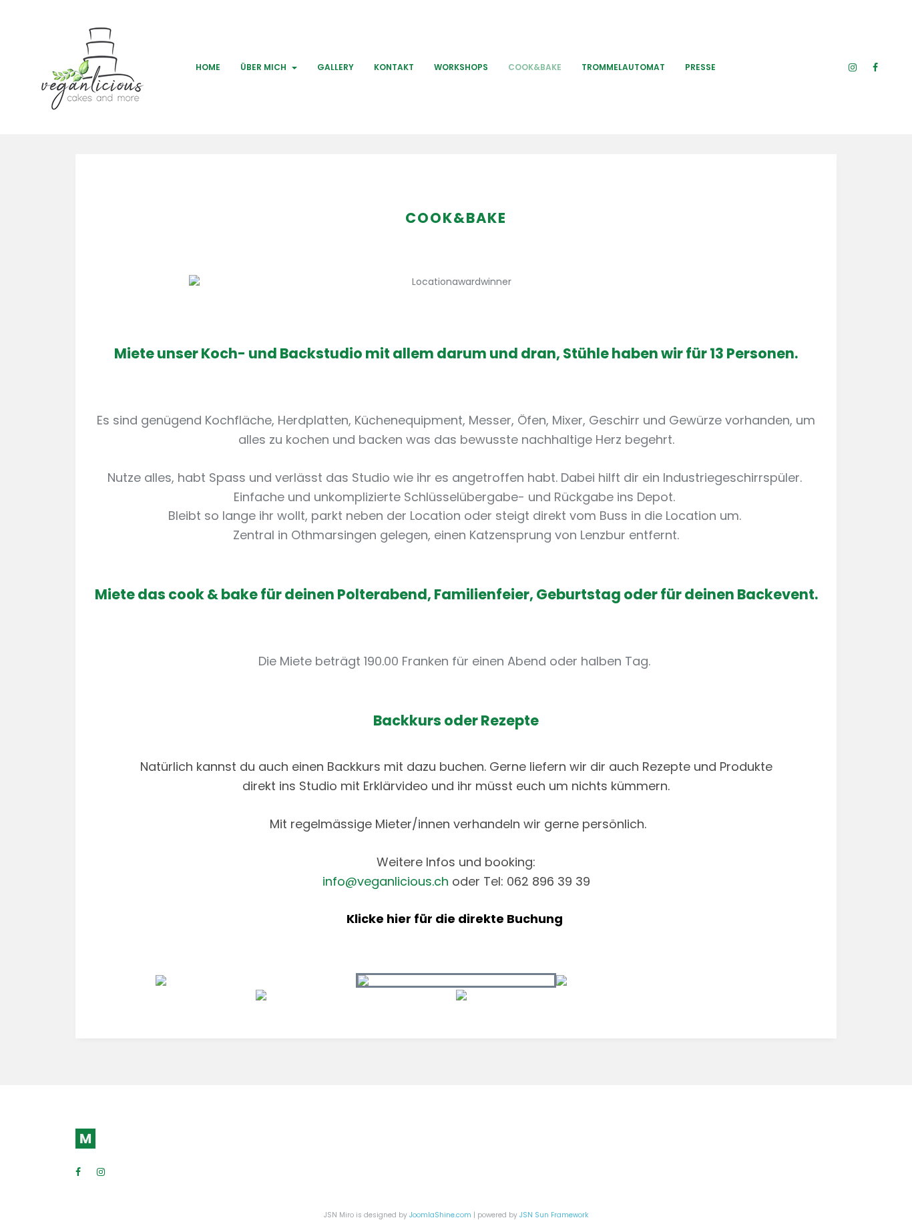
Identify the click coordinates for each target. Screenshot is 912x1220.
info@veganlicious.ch (385, 880)
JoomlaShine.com (440, 1215)
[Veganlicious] (76, 67)
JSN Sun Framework (553, 1215)
